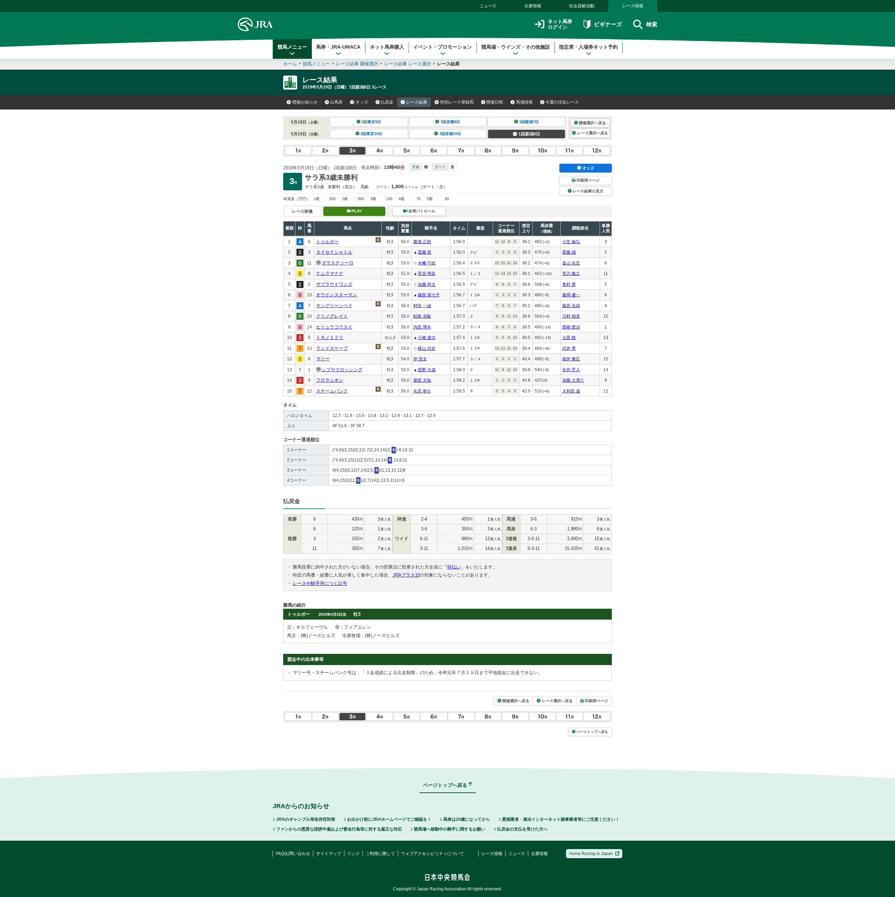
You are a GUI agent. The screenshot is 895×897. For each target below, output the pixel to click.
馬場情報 (524, 102)
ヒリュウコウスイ (334, 327)
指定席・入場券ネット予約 (588, 47)
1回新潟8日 (529, 134)
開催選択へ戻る (592, 123)
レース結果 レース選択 (407, 63)
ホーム (290, 63)
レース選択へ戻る (592, 133)
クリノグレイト (332, 316)
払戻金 (387, 102)
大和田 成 (571, 391)
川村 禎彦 (571, 316)
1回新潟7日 (529, 122)
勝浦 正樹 (422, 241)
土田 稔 (569, 337)
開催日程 (494, 102)
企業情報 (532, 5)
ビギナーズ (608, 24)
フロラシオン (329, 380)
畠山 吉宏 (571, 263)
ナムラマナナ (329, 273)
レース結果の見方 (588, 191)
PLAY (357, 211)
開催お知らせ (304, 102)
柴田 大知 (422, 380)
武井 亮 (569, 348)
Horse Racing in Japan (591, 853)
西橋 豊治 (571, 327)
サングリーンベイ (334, 305)
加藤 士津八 (573, 380)
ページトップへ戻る (592, 732)
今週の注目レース (562, 102)
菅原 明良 (427, 273)
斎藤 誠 (569, 252)
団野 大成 (427, 369)
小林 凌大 (427, 337)
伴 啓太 (420, 358)
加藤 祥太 (427, 284)
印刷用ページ (588, 180)
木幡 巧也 (427, 263)
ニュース (488, 5)
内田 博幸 (422, 327)
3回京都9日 (450, 122)
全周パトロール (421, 211)
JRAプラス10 (406, 575)
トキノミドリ (329, 337)
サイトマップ (328, 853)
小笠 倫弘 (571, 241)
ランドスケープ (332, 348)
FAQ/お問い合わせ (293, 853)
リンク (353, 853)
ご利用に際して (380, 853)
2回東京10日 (371, 134)
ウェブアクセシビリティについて (432, 853)
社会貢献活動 (581, 5)
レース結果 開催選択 (357, 63)
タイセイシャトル (334, 252)
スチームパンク (332, 391)
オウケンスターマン (336, 294)
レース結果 (416, 102)
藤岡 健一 (571, 294)
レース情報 (632, 5)
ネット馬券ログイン (560, 24)
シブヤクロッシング (342, 369)
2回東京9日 (371, 122)
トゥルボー (327, 241)
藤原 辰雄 (571, 305)
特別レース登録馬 (457, 102)
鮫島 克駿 (422, 316)
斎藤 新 (424, 252)
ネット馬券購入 (387, 47)
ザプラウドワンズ (334, 284)
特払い (454, 567)
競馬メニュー (292, 47)
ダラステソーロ (337, 263)
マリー (323, 358)
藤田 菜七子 (429, 294)
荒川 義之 (571, 273)
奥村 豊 (569, 284)
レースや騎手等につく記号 (320, 583)
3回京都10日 (450, 134)
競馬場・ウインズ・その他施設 (515, 47)
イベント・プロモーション (442, 47)
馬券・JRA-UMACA (338, 47)
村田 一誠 (422, 305)
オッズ (362, 102)
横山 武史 (427, 348)
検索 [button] (651, 24)
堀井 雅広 (571, 358)
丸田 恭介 (422, 391)
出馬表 (336, 102)
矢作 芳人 (571, 369)
